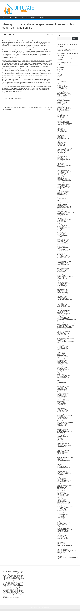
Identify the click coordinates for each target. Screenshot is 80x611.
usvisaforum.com (62, 409)
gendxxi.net (60, 303)
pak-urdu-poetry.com (63, 274)
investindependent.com (63, 503)
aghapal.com (60, 448)
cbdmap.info (60, 217)
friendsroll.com (61, 432)
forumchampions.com (63, 91)
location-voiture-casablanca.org (66, 323)
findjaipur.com (61, 401)
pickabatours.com (62, 211)
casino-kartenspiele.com (64, 122)
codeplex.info (60, 438)
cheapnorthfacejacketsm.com (65, 422)
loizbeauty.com (61, 130)
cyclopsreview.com (62, 475)
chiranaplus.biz (61, 169)
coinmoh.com (61, 474)
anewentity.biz (61, 143)
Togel (9, 17)
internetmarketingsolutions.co (65, 276)
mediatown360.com (62, 183)
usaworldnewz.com (62, 385)
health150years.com (62, 106)
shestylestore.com (62, 376)
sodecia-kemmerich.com (64, 331)
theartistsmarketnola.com (64, 168)
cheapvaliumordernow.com (64, 328)
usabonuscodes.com (63, 527)
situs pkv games (61, 72)
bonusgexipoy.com (62, 347)
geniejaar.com (61, 233)
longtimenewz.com (62, 360)
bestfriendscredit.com (63, 443)
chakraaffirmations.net (63, 229)
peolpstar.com (61, 99)
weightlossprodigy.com (63, 239)
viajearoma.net (61, 451)
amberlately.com (61, 395)
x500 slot (17, 574)
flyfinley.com (60, 226)
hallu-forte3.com (61, 173)
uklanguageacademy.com (64, 206)
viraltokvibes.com (62, 109)
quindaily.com (60, 541)
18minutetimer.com (62, 255)
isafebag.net (60, 119)
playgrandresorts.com (63, 373)
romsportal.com (61, 374)
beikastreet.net (61, 84)
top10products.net (62, 210)
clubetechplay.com (62, 349)
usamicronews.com (62, 363)
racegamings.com (62, 368)
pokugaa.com (60, 370)
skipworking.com (61, 129)
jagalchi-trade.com (62, 411)
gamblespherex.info (62, 298)
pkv (58, 73)
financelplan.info (61, 213)
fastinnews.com (61, 354)
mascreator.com (61, 508)
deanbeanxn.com (61, 218)
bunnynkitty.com (61, 151)
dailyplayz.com (61, 352)
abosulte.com (61, 542)
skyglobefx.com (61, 297)
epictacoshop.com (62, 158)
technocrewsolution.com (64, 108)
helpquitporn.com (62, 496)
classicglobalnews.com (63, 551)
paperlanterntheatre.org (63, 460)
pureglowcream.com (62, 147)
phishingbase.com (62, 367)
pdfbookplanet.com (62, 281)
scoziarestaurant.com (63, 535)
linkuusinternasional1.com (64, 431)
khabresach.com (61, 193)
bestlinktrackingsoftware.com (65, 341)
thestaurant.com (61, 340)
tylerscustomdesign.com (64, 100)
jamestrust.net (61, 127)
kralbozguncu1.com (62, 505)
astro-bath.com (61, 446)
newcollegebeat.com (63, 406)
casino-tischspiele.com (63, 124)
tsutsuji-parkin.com (62, 452)
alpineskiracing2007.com (64, 179)
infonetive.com (61, 157)
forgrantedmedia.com (63, 98)
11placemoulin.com (62, 235)
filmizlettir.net (61, 85)
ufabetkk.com (61, 136)
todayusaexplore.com (63, 386)
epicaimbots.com (62, 482)
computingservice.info (63, 269)
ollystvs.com (60, 277)
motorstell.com (61, 105)
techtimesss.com (62, 102)
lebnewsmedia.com (62, 429)
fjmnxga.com (60, 154)
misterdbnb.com (61, 334)
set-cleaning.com (62, 537)
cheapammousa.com (63, 455)
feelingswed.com (61, 487)
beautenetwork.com (62, 547)
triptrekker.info (61, 302)
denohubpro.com (61, 284)
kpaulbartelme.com (62, 324)
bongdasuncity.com (62, 243)
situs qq (5, 591)
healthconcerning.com (63, 252)
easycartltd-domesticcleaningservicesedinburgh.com (67, 557)
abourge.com (60, 464)
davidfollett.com (61, 404)
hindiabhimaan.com (62, 192)
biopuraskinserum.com (63, 159)
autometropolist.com (63, 472)
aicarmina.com (61, 397)
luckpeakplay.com (62, 362)
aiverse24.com (61, 543)
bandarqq (59, 74)
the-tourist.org (61, 116)
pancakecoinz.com (62, 225)
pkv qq (4, 571)
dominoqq (59, 75)
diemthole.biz (60, 135)
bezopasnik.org (61, 152)
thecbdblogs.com (62, 194)
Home (3, 17)
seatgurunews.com (62, 436)
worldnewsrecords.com (63, 315)
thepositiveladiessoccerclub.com (66, 456)
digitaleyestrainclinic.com (64, 184)
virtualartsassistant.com (64, 326)
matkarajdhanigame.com (64, 219)
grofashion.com (61, 365)
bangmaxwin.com (62, 156)
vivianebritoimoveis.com (64, 110)
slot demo (12, 586)
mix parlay (15, 588)
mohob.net (60, 238)
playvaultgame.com (62, 372)
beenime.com (60, 330)
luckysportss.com (62, 361)
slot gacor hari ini (15, 576)
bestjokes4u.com (62, 231)
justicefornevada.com (63, 264)
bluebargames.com (62, 92)
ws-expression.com (62, 519)
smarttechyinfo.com (62, 240)
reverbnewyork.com (62, 407)
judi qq (18, 575)
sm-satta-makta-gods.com (64, 528)
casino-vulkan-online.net (64, 180)
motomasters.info (62, 304)
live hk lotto (60, 69)
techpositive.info (61, 271)
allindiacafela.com (62, 178)
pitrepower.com (61, 181)
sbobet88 (13, 575)
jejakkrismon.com (62, 134)
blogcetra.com (61, 275)
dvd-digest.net (61, 166)
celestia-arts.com (62, 89)
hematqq (10, 590)
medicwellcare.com (62, 311)
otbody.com (60, 126)
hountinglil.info (61, 228)
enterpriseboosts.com (63, 121)
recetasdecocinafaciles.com (65, 457)
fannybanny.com (61, 355)
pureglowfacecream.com (64, 140)
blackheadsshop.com (63, 322)
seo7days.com (61, 145)
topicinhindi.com (61, 205)
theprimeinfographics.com (64, 327)
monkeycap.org (61, 113)
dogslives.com (61, 280)
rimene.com (60, 164)
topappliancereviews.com (64, 190)
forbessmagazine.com (63, 489)
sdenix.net (60, 114)
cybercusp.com (61, 552)
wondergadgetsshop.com (64, 435)
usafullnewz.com (61, 382)
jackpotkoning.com (62, 358)
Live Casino (24, 17)
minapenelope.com (62, 414)
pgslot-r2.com (61, 517)
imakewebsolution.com (63, 222)
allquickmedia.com (62, 137)
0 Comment (50, 34)
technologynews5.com (63, 522)
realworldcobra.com (62, 290)
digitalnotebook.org (62, 241)
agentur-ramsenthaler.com (64, 299)
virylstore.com (61, 103)
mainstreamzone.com (63, 257)
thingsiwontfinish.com (63, 377)
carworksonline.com (62, 101)
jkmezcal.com (61, 335)
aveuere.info (60, 248)
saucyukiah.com (61, 81)
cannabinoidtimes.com (63, 249)
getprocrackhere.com (63, 353)
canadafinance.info (62, 162)
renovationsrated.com (63, 534)
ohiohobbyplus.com (62, 417)
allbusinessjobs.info (62, 209)
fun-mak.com (60, 332)
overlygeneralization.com (64, 261)
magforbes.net (61, 112)
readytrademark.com (63, 533)
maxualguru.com (61, 242)
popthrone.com (61, 220)
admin (5, 34)
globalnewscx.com (62, 278)
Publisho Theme (34, 607)
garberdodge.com (62, 95)
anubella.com (60, 544)
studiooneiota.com (62, 288)
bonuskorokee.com (62, 346)
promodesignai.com (62, 538)
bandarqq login (11, 584)
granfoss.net (60, 177)
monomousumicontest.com (65, 295)
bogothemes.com (62, 418)
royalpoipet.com (61, 339)
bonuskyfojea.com (62, 345)
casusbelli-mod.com (62, 427)
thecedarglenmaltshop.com (64, 203)
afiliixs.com (60, 465)
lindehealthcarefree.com (64, 207)
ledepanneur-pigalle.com (64, 165)
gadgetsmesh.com (62, 263)
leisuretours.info (61, 266)
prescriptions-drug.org (63, 107)
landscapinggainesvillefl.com (65, 506)
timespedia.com (61, 133)
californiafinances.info (63, 161)
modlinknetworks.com (63, 359)
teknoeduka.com (61, 523)
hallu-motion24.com (62, 175)
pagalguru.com (61, 515)
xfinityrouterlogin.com (63, 187)
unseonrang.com (61, 273)
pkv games (20, 98)
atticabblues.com (62, 471)
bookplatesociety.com (63, 428)
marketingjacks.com (62, 188)
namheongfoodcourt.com (64, 171)
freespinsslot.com (62, 246)
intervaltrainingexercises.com (65, 337)
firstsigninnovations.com (64, 94)
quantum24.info (61, 308)
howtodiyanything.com (63, 501)
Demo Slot (34, 17)
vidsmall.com (60, 312)
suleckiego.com (61, 198)
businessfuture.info (62, 214)
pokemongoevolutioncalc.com (65, 366)
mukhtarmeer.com (62, 510)
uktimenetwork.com (62, 383)
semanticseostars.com (63, 256)
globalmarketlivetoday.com (64, 491)
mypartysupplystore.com (64, 399)
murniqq (5, 590)
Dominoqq (42, 17)
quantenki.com (61, 309)
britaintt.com (60, 554)
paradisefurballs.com (63, 247)
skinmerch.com (61, 408)
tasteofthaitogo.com (63, 150)
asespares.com (61, 469)
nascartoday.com (62, 512)
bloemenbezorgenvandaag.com (66, 148)
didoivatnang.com (62, 478)
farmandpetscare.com (63, 268)
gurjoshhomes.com (62, 423)
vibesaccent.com (61, 392)
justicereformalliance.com (64, 415)
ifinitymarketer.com (62, 356)
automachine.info (62, 291)
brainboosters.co (62, 394)
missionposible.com (62, 185)
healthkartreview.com (63, 495)
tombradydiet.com (62, 424)
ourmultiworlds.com (62, 86)
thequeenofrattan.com (63, 283)
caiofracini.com (61, 270)
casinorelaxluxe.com (62, 348)
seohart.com (60, 536)
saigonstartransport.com (64, 155)
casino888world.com (63, 333)
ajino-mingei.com (62, 420)
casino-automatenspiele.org (65, 123)
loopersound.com (62, 413)
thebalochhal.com (62, 389)
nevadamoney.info (62, 163)
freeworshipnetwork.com (64, 462)
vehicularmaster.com (63, 390)
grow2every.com (61, 493)
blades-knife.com (62, 285)
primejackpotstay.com (63, 369)
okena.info (60, 439)
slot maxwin (15, 577)
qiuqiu (58, 76)
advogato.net (60, 117)
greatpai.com (60, 459)
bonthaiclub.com (61, 425)
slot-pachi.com (61, 245)
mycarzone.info (61, 305)
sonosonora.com (62, 430)
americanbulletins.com (63, 467)
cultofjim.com (61, 402)
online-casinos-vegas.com (64, 186)
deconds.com (61, 555)
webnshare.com (61, 260)
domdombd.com (61, 351)
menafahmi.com (61, 509)
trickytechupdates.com (63, 191)
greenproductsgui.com (63, 250)
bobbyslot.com (61, 234)
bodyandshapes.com (63, 549)
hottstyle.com (61, 500)
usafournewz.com (62, 388)
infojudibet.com (61, 216)
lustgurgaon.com (61, 232)
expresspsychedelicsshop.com (65, 485)
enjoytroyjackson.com (63, 481)
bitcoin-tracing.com (62, 548)
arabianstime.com (62, 470)
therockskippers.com (63, 176)
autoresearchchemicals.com (65, 195)
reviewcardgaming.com (63, 318)
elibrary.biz (60, 444)
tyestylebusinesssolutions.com (66, 338)
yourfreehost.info (62, 421)
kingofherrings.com (62, 141)
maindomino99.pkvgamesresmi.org (12, 597)
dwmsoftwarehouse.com (64, 480)
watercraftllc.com (62, 463)
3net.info (59, 437)
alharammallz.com (62, 466)
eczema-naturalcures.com (64, 445)
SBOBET (16, 17)
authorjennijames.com (63, 450)
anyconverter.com (62, 131)
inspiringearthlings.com (63, 502)
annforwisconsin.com (63, 400)
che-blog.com (61, 224)
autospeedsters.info (62, 292)
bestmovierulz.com (62, 410)
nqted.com (60, 513)
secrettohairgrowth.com (64, 149)
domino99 (9, 571)
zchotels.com (61, 520)
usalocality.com (61, 387)
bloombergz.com (61, 120)
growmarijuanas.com (63, 259)
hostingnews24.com (62, 499)
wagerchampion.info (62, 294)
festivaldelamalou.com (63, 93)
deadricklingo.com (62, 296)
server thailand (12, 593)
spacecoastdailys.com (63, 531)
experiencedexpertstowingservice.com (67, 320)
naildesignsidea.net (62, 458)
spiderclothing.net (62, 434)
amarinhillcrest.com (62, 115)
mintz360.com (61, 236)
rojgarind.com (61, 253)
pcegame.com (61, 516)
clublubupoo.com (62, 342)
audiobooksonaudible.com (64, 545)
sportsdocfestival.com (63, 375)
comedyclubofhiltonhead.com (65, 325)
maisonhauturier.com (63, 507)
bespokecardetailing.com (64, 442)
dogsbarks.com (61, 479)
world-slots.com (61, 221)
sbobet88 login (19, 586)
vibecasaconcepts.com (63, 306)
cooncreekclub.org (62, 87)
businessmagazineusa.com (64, 310)
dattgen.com (60, 477)
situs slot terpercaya (18, 578)
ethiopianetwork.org (62, 262)
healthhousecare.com (63, 494)
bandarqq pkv (17, 571)
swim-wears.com (62, 96)
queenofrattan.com (62, 282)
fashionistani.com (62, 486)
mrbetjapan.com (61, 142)
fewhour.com (60, 254)
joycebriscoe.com (62, 396)
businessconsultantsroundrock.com (67, 550)
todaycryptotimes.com (63, 526)
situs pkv (11, 572)
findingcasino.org (62, 289)
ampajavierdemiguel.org (63, 393)
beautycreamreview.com (64, 473)
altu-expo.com (61, 449)
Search (58, 35)
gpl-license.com (61, 492)
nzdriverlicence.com (62, 514)
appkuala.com (61, 144)
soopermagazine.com (63, 530)
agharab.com (60, 453)
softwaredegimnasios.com (64, 529)
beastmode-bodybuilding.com (65, 212)
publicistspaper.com (62, 540)
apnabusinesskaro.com (63, 197)
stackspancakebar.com (63, 170)
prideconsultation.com (63, 227)
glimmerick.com (61, 403)
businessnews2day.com (63, 313)
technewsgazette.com (63, 138)
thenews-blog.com (62, 524)
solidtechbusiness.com (63, 317)
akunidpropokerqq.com (63, 441)
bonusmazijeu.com (62, 344)
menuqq (17, 589)
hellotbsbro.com (61, 267)
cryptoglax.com (61, 416)
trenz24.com (60, 128)
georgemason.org (62, 204)
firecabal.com (61, 488)
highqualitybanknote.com (64, 498)
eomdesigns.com (62, 301)
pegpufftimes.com (62, 88)
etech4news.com (61, 484)
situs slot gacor (14, 579)
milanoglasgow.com (62, 172)
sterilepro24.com (61, 316)
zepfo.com (60, 521)
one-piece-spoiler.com (63, 287)
